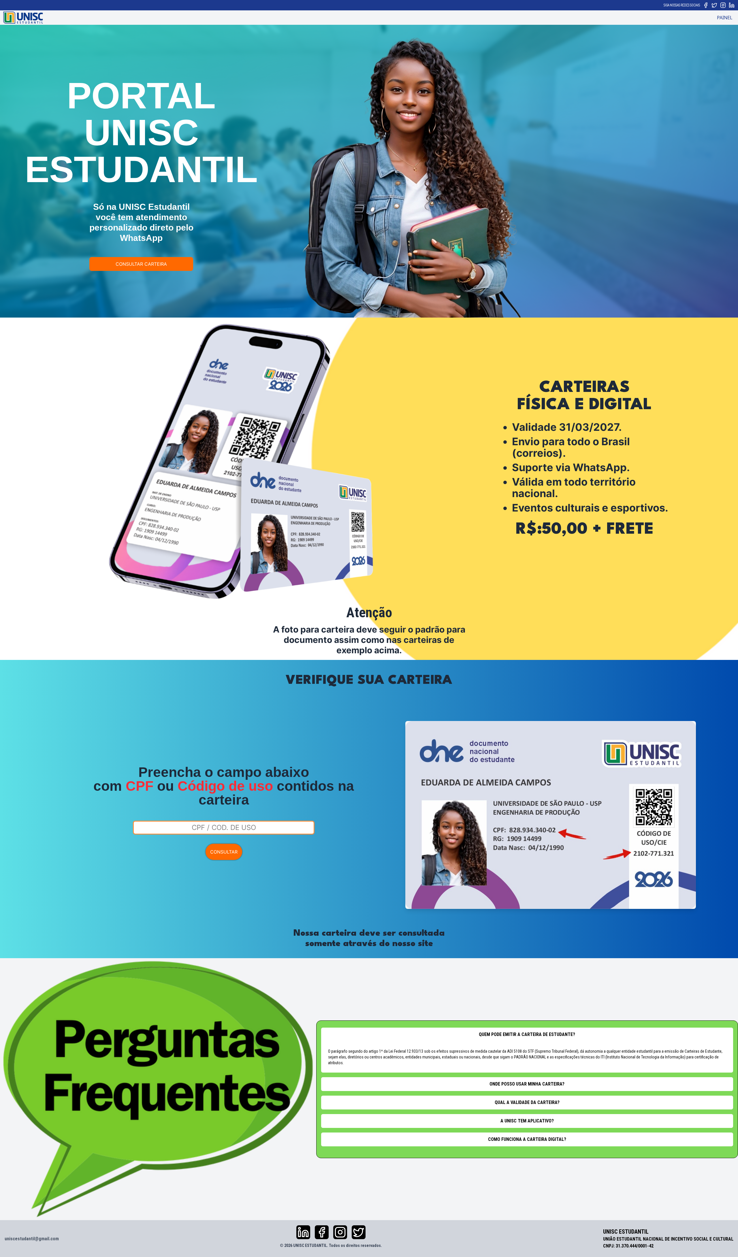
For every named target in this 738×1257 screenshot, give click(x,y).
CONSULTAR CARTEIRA (141, 264)
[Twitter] (714, 5)
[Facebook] (706, 5)
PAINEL (724, 17)
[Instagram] (723, 5)
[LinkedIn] (732, 5)
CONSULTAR (224, 852)
